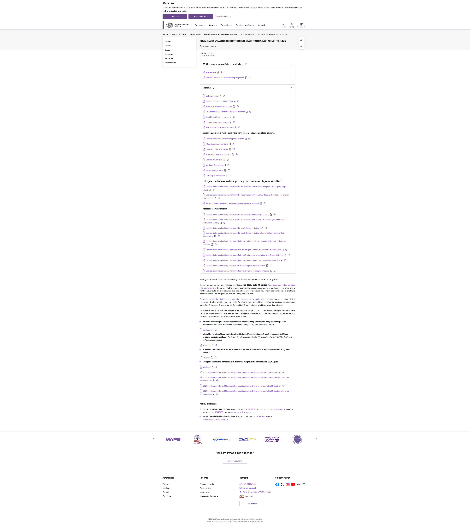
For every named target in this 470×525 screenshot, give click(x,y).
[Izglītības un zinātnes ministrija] (177, 25)
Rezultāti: (207, 88)
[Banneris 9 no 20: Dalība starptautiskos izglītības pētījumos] (247, 439)
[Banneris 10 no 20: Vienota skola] (272, 439)
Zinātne (168, 45)
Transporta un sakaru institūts (218, 154)
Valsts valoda (170, 63)
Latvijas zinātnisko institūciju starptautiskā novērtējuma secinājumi (233, 228)
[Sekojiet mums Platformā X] (282, 484)
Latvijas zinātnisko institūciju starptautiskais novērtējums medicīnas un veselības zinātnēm (243, 260)
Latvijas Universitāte (214, 160)
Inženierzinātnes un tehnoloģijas (219, 101)
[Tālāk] (316, 439)
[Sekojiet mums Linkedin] (303, 484)
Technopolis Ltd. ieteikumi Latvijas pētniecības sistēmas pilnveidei (232, 203)
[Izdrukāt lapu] (301, 40)
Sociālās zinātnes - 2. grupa (217, 122)
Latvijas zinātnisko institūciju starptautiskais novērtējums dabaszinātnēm (235, 265)
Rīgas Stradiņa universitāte (217, 144)
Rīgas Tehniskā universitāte (217, 149)
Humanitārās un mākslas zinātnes (220, 127)
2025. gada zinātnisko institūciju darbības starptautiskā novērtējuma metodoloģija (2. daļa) (240, 386)
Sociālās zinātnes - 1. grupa (217, 117)
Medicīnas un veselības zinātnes (219, 106)
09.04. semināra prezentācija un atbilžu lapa (223, 64)
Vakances (166, 484)
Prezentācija (211, 72)
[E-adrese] (244, 496)
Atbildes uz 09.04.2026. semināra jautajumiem (225, 77)
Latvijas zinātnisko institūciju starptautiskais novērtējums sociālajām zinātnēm (237, 271)
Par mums (167, 496)
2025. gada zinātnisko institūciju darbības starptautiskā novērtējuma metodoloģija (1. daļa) (240, 372)
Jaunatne (169, 58)
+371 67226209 (249, 484)
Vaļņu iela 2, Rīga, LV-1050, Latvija (257, 492)
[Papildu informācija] (221, 72)
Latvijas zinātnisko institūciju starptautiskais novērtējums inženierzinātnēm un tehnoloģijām (243, 250)
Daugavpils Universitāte (215, 175)
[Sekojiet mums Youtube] (293, 484)
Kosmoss (169, 54)
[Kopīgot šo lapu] (301, 46)
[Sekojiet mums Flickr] (298, 484)
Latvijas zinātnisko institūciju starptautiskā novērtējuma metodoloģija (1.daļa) (237, 214)
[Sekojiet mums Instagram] (288, 484)
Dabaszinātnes (212, 96)
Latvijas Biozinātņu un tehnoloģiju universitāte (225, 139)
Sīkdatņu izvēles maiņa (209, 496)
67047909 (252, 409)
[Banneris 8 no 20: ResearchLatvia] (222, 439)
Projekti (166, 492)
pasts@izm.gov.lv (250, 488)
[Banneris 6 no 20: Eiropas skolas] (173, 439)
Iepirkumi (166, 488)
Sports (167, 50)
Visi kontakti (252, 504)
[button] (245, 64)
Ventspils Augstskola (214, 165)
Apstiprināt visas (200, 16)
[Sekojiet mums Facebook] (277, 484)
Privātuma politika (207, 484)
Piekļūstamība (205, 488)
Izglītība (168, 41)
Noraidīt (174, 16)
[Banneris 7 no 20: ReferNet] (197, 439)
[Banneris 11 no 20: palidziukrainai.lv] (297, 439)
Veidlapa (206, 330)
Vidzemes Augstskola (214, 170)
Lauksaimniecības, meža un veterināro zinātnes (225, 112)
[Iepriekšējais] (153, 439)
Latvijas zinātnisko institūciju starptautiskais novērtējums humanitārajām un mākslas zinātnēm (244, 255)
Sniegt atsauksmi (235, 461)
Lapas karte (204, 492)
